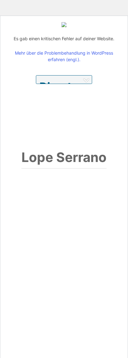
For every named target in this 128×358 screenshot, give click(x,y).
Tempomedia (29, 29)
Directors (64, 82)
